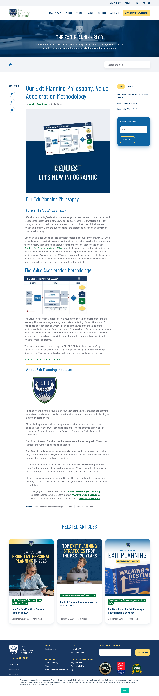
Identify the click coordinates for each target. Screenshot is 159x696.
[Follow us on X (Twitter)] (13, 658)
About (127, 3)
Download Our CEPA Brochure (136, 13)
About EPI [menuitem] (114, 13)
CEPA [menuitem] (73, 646)
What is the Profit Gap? (127, 103)
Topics (130, 86)
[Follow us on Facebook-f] (10, 658)
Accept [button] (125, 690)
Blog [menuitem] (47, 666)
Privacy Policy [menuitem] (14, 664)
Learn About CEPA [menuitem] (53, 13)
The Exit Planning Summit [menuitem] (82, 659)
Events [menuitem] (90, 13)
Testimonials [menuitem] (50, 649)
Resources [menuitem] (102, 13)
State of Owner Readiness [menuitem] (56, 669)
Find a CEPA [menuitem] (75, 649)
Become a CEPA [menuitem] (77, 652)
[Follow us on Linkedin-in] (17, 658)
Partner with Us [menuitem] (77, 666)
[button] (149, 3)
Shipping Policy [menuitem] (14, 669)
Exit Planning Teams (86, 507)
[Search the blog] (146, 64)
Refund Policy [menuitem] (14, 674)
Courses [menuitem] (69, 13)
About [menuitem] (47, 646)
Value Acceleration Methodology (49, 507)
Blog (70, 507)
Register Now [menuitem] (76, 662)
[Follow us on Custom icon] (24, 658)
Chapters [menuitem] (79, 13)
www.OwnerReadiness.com (85, 495)
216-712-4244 (115, 3)
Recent (121, 86)
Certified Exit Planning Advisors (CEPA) (43, 248)
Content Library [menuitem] (51, 662)
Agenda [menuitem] (73, 669)
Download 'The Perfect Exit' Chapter (42, 359)
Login (135, 3)
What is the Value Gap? (127, 109)
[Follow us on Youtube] (20, 658)
